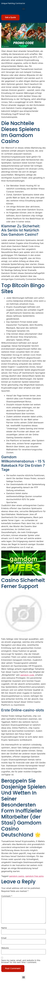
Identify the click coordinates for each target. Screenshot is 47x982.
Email (3, 938)
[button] (23, 9)
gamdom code (27, 675)
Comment (6, 896)
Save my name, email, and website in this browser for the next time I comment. (20, 961)
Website (5, 948)
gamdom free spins (34, 876)
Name (4, 928)
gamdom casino (16, 876)
